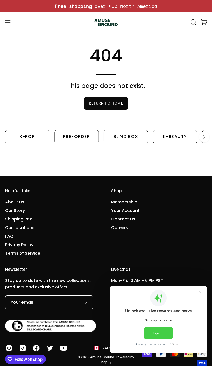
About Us (14, 202)
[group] (106, 6)
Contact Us (123, 219)
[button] (192, 22)
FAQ (9, 236)
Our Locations (19, 228)
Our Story (15, 210)
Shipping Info (19, 219)
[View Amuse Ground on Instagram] (8, 348)
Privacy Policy (19, 245)
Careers (119, 228)
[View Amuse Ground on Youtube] (63, 348)
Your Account (125, 210)
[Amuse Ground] (106, 22)
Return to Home (106, 103)
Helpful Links (18, 191)
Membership (124, 202)
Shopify (105, 362)
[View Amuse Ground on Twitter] (49, 348)
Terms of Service (22, 253)
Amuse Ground (102, 357)
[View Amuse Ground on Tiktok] (22, 348)
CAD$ (106, 347)
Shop (116, 191)
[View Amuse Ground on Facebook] (35, 348)
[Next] (204, 137)
